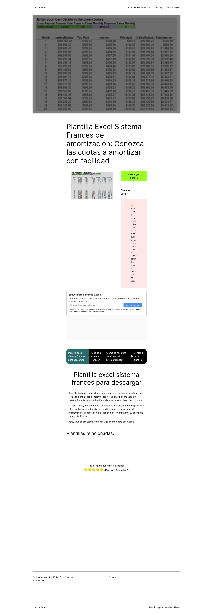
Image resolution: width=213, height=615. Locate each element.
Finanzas (68, 577)
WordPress (174, 607)
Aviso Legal (158, 7)
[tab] (77, 356)
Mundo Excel (39, 7)
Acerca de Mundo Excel (139, 7)
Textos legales (173, 7)
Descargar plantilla (133, 176)
